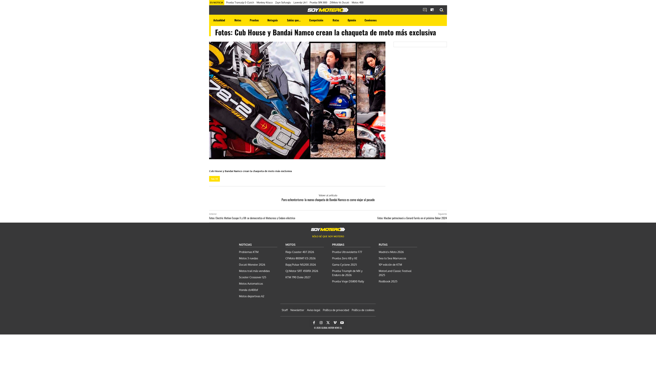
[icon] (425, 10)
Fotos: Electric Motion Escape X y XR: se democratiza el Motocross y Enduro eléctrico (252, 218)
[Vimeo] (335, 322)
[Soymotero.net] (328, 10)
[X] (328, 322)
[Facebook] (314, 322)
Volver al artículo (328, 195)
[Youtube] (342, 322)
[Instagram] (321, 322)
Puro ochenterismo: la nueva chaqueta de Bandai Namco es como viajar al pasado (328, 199)
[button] (441, 10)
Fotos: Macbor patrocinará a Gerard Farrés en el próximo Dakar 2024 (412, 218)
